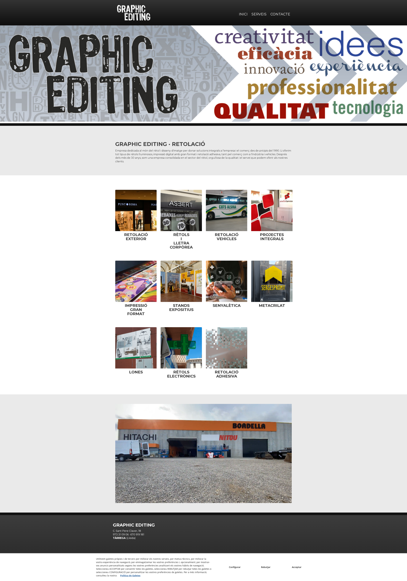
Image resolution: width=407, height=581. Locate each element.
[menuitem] (242, 14)
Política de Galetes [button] (130, 575)
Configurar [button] (235, 567)
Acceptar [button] (296, 567)
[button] (134, 12)
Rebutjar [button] (265, 567)
